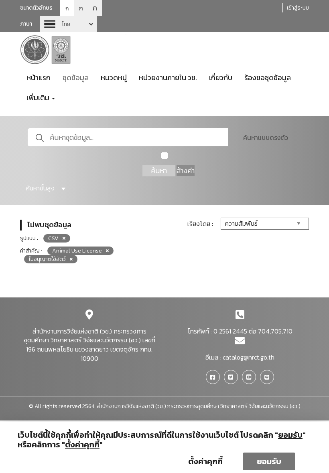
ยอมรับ (269, 461)
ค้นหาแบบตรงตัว (265, 137)
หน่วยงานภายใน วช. (168, 77)
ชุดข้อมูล (76, 77)
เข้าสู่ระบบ (298, 8)
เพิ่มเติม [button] (38, 97)
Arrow (68, 24)
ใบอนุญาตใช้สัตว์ (47, 259)
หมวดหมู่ (114, 77)
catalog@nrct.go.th (248, 357)
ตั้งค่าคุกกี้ (205, 461)
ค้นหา (159, 170)
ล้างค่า (186, 170)
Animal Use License (77, 251)
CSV (53, 238)
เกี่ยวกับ (220, 77)
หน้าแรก (38, 77)
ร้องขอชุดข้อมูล (267, 77)
